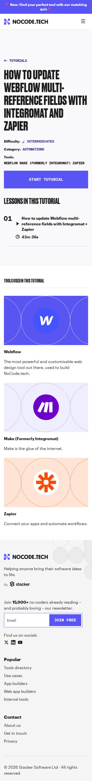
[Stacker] (20, 584)
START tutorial (46, 179)
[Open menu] (83, 21)
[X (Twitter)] (6, 642)
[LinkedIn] (13, 642)
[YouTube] (20, 642)
